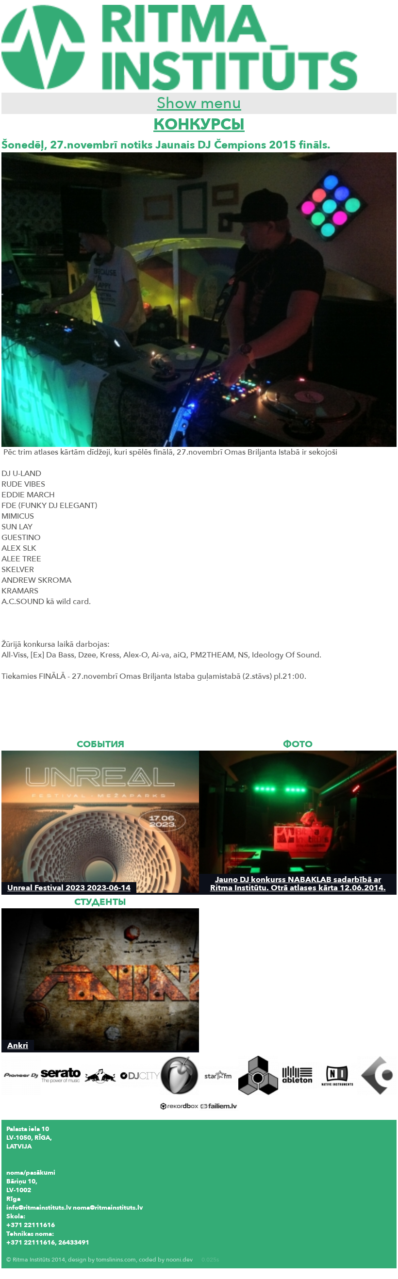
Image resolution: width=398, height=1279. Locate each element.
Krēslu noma (25, 1251)
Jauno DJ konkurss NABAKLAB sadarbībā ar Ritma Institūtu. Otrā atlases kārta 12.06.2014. (298, 883)
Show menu (199, 103)
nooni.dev (179, 1259)
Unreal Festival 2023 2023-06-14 (69, 888)
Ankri (17, 1045)
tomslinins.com (116, 1259)
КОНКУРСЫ (199, 124)
